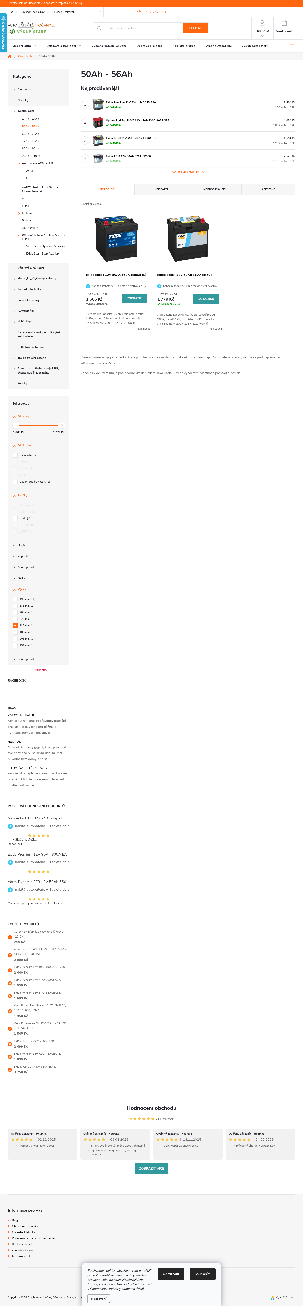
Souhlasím (202, 1274)
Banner (26, 221)
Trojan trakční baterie (32, 358)
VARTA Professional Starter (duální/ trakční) (40, 189)
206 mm (26, 639)
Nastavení (98, 1299)
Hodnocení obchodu (151, 1108)
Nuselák (14, 742)
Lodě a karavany (28, 300)
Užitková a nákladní (31, 268)
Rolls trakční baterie (31, 347)
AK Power (27, 505)
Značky (22, 383)
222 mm (26, 626)
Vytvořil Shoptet (285, 1297)
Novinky (23, 100)
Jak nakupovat (21, 1256)
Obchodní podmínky (32, 12)
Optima (27, 213)
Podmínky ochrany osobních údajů (34, 1238)
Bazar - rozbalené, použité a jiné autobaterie (39, 334)
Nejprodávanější (214, 189)
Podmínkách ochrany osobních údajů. (117, 1289)
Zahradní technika (29, 289)
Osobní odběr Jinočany (34, 482)
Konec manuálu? (21, 716)
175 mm (26, 606)
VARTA (25, 532)
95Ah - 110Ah (31, 156)
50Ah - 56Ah (30, 126)
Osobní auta (26, 111)
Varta (25, 198)
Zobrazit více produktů (186, 172)
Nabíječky (24, 321)
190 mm (27, 599)
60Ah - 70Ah (30, 134)
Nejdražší (161, 189)
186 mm (26, 632)
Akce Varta (25, 89)
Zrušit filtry (40, 670)
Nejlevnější (107, 189)
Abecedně (268, 189)
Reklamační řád (22, 1244)
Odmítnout (171, 1274)
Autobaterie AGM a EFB (37, 163)
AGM (29, 171)
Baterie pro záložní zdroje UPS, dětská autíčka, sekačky (38, 371)
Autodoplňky (26, 311)
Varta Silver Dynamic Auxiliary (45, 246)
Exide (25, 206)
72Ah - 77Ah (30, 141)
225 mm (26, 619)
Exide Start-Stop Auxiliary (43, 254)
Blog (10, 12)
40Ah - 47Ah (30, 119)
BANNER (27, 512)
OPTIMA (26, 525)
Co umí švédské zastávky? (28, 768)
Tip (23, 475)
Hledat (195, 28)
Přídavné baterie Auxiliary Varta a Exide (43, 237)
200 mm (26, 612)
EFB (28, 178)
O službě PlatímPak (63, 12)
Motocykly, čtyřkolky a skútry (37, 279)
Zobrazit (134, 298)
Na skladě (27, 455)
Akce (24, 462)
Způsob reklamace (23, 1250)
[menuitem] (24, 46)
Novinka (26, 468)
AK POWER (30, 228)
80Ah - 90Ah (30, 148)
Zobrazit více (151, 1168)
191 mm (26, 645)
